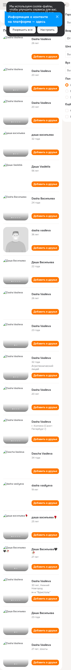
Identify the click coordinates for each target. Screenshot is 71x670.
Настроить (47, 29)
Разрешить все (23, 29)
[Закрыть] (57, 17)
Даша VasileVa (41, 166)
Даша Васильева (43, 262)
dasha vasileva (41, 230)
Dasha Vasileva (41, 39)
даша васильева (43, 134)
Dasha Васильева (43, 198)
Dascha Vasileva (42, 453)
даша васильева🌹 (44, 517)
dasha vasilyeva (42, 485)
